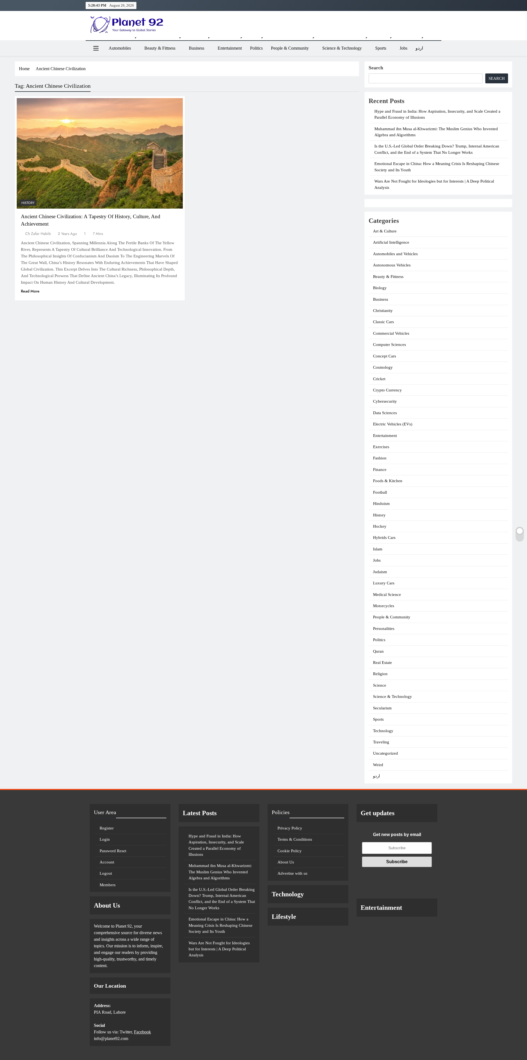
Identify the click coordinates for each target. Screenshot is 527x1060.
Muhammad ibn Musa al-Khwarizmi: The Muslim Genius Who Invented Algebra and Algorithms (220, 871)
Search (376, 67)
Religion (380, 674)
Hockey (379, 526)
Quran (378, 651)
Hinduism (381, 503)
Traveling (381, 742)
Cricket (379, 379)
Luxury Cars (383, 583)
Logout (106, 873)
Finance (379, 469)
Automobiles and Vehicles (395, 254)
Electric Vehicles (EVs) (392, 424)
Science (379, 685)
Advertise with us (292, 873)
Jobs (403, 48)
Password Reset (113, 851)
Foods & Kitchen (387, 481)
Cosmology (383, 367)
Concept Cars (384, 356)
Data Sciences (385, 413)
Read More (30, 291)
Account (107, 862)
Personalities (383, 628)
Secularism (382, 708)
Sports (380, 48)
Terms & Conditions (294, 839)
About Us (285, 862)
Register (107, 828)
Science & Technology (342, 48)
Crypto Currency (387, 390)
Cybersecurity (385, 401)
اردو (419, 48)
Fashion (379, 458)
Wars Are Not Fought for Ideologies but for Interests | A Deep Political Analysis (219, 949)
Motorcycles (383, 606)
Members (108, 885)
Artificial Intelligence (391, 242)
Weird (378, 765)
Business (196, 48)
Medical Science (387, 594)
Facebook (142, 1032)
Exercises (381, 447)
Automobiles (120, 48)
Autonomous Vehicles (392, 265)
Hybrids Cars (384, 537)
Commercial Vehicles (391, 333)
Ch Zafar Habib (38, 233)
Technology (383, 731)
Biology (380, 288)
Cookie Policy (289, 851)
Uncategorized (385, 753)
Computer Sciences (389, 344)
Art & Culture (385, 231)
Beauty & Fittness (159, 48)
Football (380, 492)
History (28, 202)
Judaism (380, 572)
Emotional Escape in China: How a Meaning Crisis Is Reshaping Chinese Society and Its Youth (221, 925)
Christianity (383, 310)
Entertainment (230, 48)
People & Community (290, 48)
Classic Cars (383, 322)
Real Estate (382, 662)
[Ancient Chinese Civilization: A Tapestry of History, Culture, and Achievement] (100, 153)
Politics (256, 48)
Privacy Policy (289, 828)
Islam (377, 549)
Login (105, 839)
